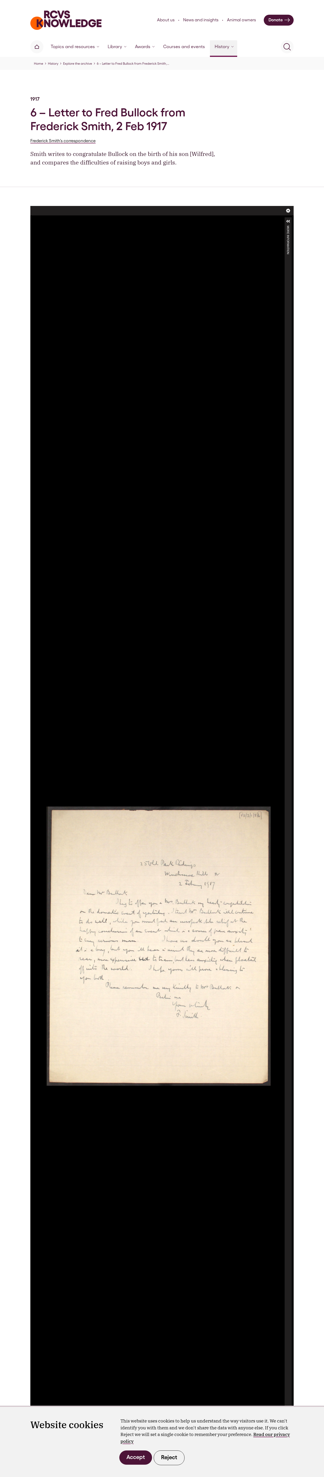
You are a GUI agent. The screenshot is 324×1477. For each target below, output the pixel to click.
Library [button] (115, 46)
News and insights (200, 19)
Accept (135, 1457)
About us (166, 19)
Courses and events (184, 46)
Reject (169, 1457)
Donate (275, 19)
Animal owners (241, 19)
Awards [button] (142, 46)
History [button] (222, 46)
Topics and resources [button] (73, 46)
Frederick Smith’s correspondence (63, 140)
